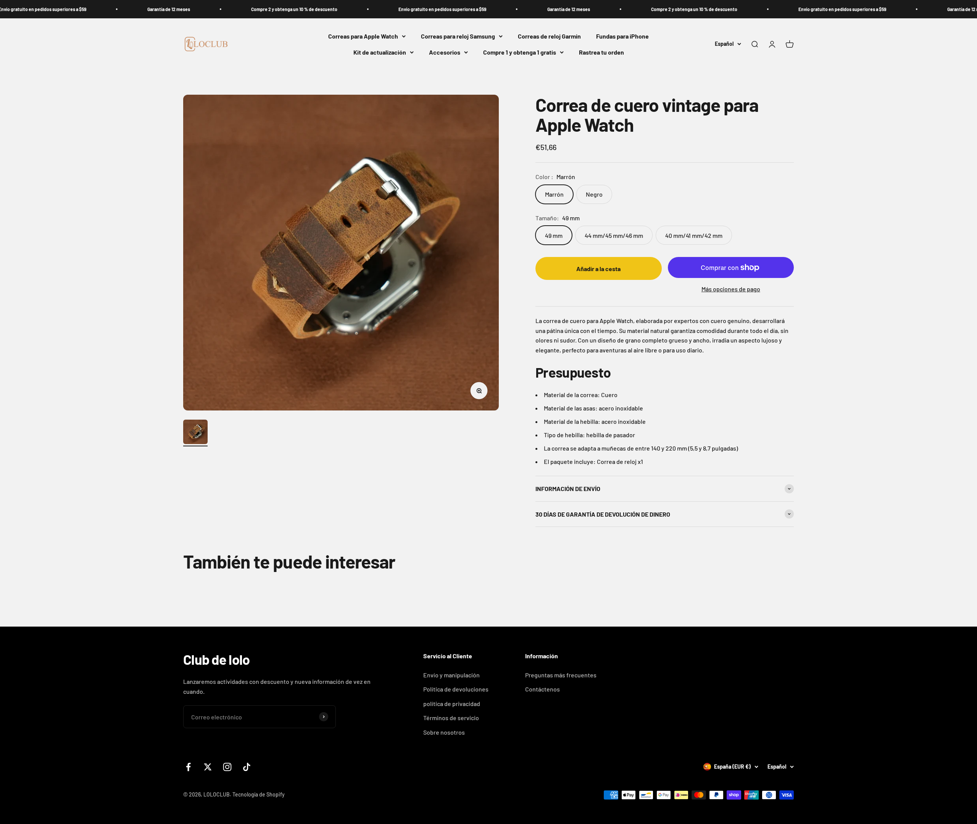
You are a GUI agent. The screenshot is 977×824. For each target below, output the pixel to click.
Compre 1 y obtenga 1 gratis (519, 52)
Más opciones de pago (730, 288)
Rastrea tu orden (601, 52)
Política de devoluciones (455, 689)
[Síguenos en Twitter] (208, 767)
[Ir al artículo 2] (195, 433)
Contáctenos (542, 689)
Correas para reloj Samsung (458, 36)
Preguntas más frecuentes (561, 675)
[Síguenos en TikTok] (247, 767)
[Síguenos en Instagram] (227, 767)
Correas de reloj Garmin (549, 36)
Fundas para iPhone (622, 36)
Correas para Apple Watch (363, 36)
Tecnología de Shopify (258, 794)
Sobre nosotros (444, 732)
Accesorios (444, 52)
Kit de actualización (379, 52)
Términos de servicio (451, 717)
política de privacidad (451, 703)
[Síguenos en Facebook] (188, 767)
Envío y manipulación (451, 675)
